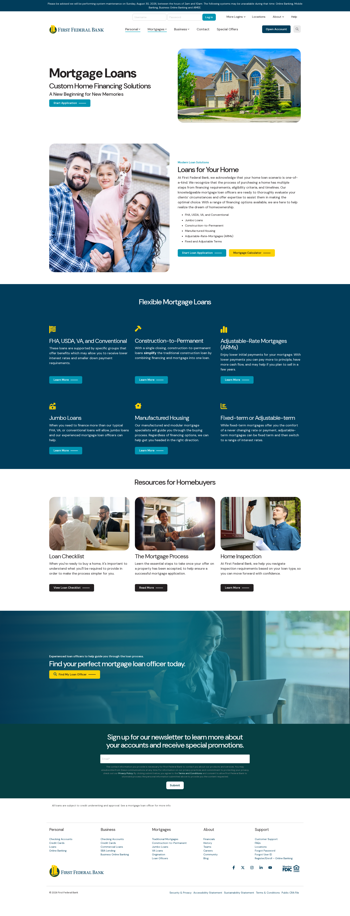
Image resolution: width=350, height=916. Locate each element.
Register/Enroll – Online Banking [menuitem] (274, 858)
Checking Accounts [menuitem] (60, 839)
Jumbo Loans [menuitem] (160, 846)
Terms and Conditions (190, 773)
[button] (233, 873)
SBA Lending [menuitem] (108, 850)
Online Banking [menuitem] (58, 850)
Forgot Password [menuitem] (265, 850)
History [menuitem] (207, 843)
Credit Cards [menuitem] (57, 843)
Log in (209, 17)
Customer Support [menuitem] (266, 839)
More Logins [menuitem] (235, 17)
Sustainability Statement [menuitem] (239, 892)
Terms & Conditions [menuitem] (268, 892)
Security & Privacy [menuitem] (181, 892)
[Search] (297, 29)
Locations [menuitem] (258, 17)
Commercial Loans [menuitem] (112, 846)
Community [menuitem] (210, 854)
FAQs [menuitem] (258, 843)
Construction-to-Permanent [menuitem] (169, 843)
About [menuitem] (277, 17)
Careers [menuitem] (208, 850)
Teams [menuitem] (207, 846)
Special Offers (227, 29)
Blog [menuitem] (206, 858)
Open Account (276, 29)
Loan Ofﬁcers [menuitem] (160, 858)
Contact (203, 29)
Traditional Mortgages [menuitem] (165, 839)
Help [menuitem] (294, 17)
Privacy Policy (125, 773)
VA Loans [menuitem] (157, 850)
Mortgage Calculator (247, 253)
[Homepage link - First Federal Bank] (76, 875)
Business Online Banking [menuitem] (115, 854)
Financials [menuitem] (209, 839)
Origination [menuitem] (158, 854)
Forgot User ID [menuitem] (263, 854)
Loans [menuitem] (52, 846)
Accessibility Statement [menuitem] (207, 892)
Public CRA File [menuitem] (290, 892)
